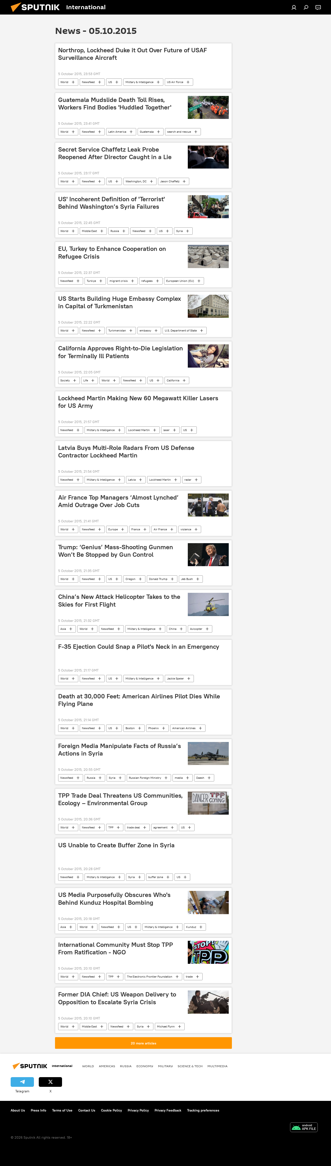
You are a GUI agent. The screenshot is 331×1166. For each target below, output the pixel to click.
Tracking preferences (203, 1110)
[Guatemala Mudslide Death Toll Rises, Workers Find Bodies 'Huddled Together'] (208, 107)
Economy (144, 1066)
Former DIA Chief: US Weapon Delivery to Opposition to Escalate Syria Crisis (117, 998)
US (110, 82)
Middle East (89, 231)
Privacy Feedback (168, 1110)
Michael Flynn (166, 1026)
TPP (110, 827)
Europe (113, 529)
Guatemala (147, 131)
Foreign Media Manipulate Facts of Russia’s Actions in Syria (119, 749)
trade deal (133, 827)
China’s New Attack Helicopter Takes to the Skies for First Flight (119, 600)
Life (85, 380)
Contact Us (86, 1110)
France (135, 529)
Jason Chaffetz (169, 181)
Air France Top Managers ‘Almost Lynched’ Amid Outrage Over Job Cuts (118, 501)
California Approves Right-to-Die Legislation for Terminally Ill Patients (120, 352)
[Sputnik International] (37, 13)
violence (186, 529)
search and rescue (179, 131)
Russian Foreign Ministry (145, 778)
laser (166, 430)
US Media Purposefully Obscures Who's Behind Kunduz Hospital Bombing (114, 898)
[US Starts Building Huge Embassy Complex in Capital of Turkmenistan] (208, 306)
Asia (63, 629)
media (179, 778)
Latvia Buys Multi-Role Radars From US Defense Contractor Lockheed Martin (126, 451)
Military (165, 1066)
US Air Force (175, 82)
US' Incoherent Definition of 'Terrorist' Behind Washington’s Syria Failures (111, 202)
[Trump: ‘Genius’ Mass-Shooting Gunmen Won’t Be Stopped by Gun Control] (208, 554)
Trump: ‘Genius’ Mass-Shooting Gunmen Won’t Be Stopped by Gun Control (115, 550)
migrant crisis (119, 281)
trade (189, 976)
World (64, 82)
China (172, 629)
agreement (160, 827)
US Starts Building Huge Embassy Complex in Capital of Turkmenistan (119, 302)
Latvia (132, 479)
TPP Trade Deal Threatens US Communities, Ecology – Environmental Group (120, 799)
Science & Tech (190, 1066)
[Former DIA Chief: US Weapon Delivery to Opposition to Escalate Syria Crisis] (208, 1001)
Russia (114, 231)
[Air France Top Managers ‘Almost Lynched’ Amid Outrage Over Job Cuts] (208, 505)
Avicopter (196, 629)
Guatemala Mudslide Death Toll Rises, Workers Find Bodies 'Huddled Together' (114, 103)
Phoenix (153, 728)
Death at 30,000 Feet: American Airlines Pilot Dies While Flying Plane (139, 700)
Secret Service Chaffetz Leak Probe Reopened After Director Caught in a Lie (115, 153)
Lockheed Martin (139, 430)
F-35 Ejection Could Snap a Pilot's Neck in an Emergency (138, 646)
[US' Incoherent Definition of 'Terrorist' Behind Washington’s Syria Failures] (208, 206)
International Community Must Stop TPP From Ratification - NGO (115, 948)
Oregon (130, 579)
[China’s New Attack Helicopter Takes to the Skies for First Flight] (208, 604)
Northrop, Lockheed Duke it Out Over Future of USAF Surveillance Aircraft (132, 54)
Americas (107, 1066)
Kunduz (191, 927)
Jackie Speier (175, 678)
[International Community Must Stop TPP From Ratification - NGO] (208, 952)
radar (187, 479)
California (173, 380)
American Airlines (184, 728)
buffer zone (155, 877)
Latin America (117, 131)
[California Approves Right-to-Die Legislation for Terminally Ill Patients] (208, 355)
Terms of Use (62, 1110)
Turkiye (91, 281)
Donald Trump (158, 579)
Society (65, 380)
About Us (18, 1110)
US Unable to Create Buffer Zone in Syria (116, 845)
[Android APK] (303, 1127)
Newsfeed (88, 82)
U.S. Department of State (181, 330)
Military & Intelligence (139, 82)
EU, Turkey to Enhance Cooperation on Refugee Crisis (112, 252)
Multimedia (217, 1066)
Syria (179, 231)
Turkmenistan (117, 330)
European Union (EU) (180, 281)
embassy (145, 330)
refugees (147, 281)
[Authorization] (294, 7)
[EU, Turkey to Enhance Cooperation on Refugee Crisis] (208, 256)
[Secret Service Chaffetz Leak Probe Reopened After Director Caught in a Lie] (208, 157)
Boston (130, 728)
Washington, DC (136, 181)
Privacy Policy (138, 1110)
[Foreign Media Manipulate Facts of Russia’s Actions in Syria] (208, 753)
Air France (160, 529)
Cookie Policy (111, 1110)
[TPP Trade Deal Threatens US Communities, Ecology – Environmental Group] (208, 803)
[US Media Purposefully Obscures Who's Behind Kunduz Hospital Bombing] (208, 902)
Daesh (200, 778)
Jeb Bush (187, 579)
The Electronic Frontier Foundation (149, 976)
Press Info (38, 1110)
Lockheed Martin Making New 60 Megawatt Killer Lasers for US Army (138, 401)
